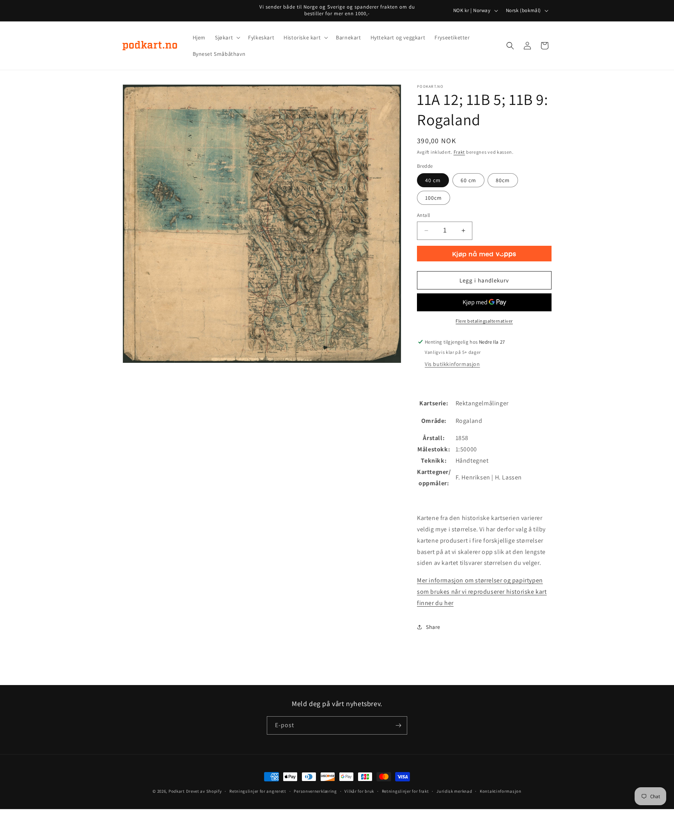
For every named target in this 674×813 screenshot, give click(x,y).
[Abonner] (398, 725)
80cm (503, 180)
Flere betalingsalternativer (484, 321)
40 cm (433, 180)
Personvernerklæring (315, 791)
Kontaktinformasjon (500, 791)
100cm (433, 197)
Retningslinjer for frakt (405, 791)
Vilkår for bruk (359, 791)
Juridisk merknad (454, 791)
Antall (423, 215)
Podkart (176, 791)
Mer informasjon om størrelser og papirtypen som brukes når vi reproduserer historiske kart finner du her (482, 591)
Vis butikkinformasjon (452, 363)
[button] (226, 37)
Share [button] (433, 626)
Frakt (459, 152)
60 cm (468, 180)
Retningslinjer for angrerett (257, 791)
